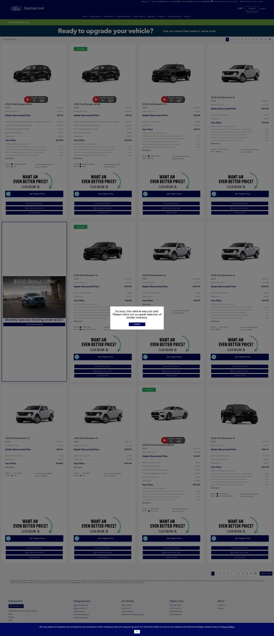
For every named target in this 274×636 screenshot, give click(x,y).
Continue (137, 324)
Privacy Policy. (228, 627)
